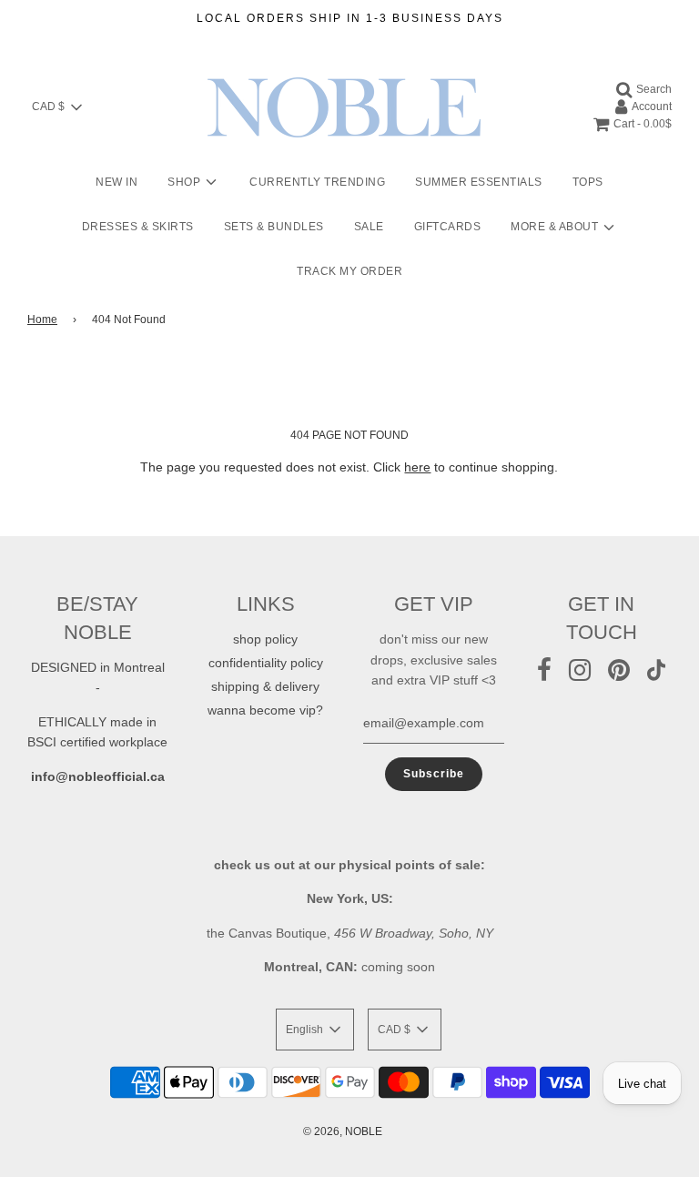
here (417, 467)
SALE (369, 226)
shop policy (265, 639)
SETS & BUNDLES (274, 226)
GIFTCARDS (447, 226)
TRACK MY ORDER (349, 271)
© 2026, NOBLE (342, 1131)
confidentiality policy (265, 662)
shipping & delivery (265, 686)
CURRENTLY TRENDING (317, 182)
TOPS (587, 182)
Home (42, 319)
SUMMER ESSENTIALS (478, 182)
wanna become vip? (265, 710)
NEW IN (116, 182)
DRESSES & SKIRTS (138, 226)
